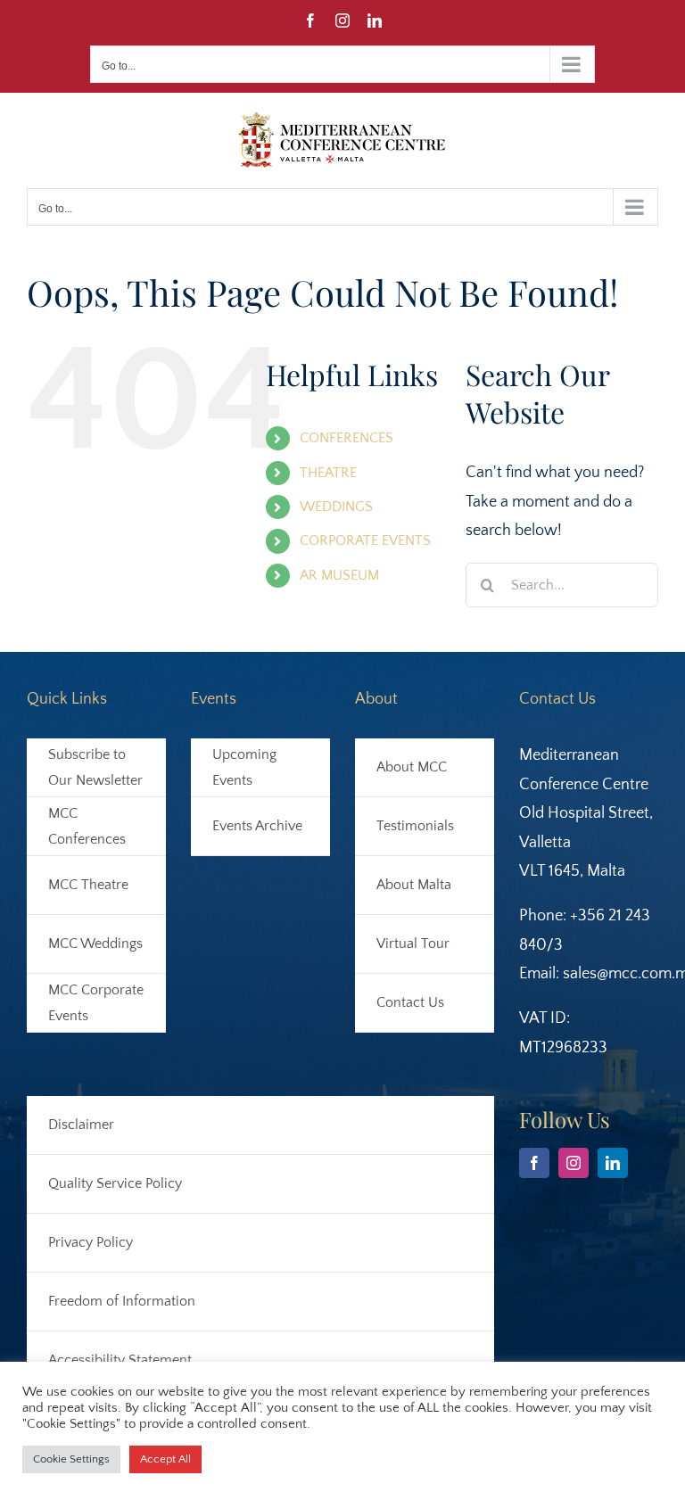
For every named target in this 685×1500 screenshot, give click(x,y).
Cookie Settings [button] (71, 1459)
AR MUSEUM (339, 575)
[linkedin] (613, 1163)
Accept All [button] (165, 1459)
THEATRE (328, 473)
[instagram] (573, 1163)
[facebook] (534, 1163)
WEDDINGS (336, 507)
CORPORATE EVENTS (365, 540)
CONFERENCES (346, 438)
